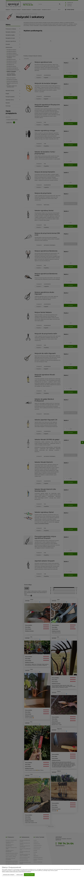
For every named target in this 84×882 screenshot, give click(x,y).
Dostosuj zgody (19, 874)
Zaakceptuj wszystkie (29, 874)
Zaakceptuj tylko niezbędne (8, 874)
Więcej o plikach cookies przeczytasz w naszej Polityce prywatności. (16, 871)
